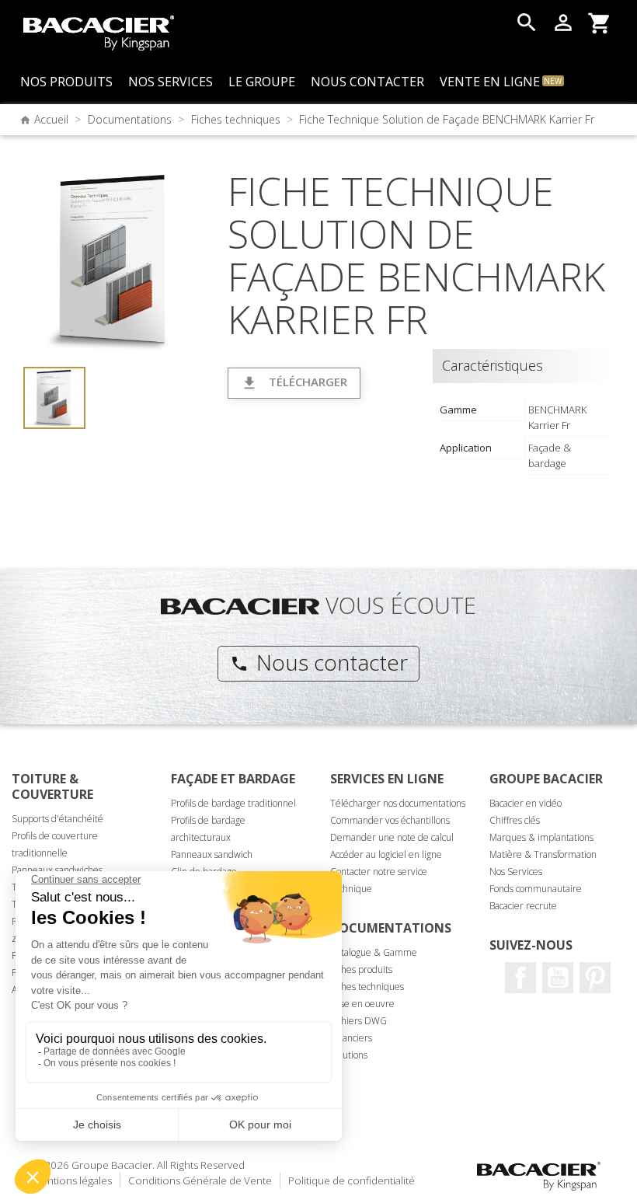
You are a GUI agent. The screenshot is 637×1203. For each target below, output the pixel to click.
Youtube (557, 977)
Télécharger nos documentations (397, 803)
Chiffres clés (514, 820)
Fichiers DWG (358, 1020)
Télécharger (294, 383)
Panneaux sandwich (211, 854)
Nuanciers (351, 1037)
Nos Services (515, 871)
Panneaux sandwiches (57, 870)
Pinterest (595, 977)
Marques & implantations (541, 837)
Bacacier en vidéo (525, 803)
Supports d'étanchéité (57, 818)
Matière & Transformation (543, 854)
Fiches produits (361, 969)
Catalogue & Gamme (373, 952)
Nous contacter (319, 662)
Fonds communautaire (535, 888)
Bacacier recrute (523, 905)
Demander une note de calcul (392, 837)
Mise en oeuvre (362, 1003)
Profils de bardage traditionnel (233, 803)
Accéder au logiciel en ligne (386, 854)
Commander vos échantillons (390, 820)
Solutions (348, 1055)
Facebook (520, 977)
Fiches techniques (367, 986)
